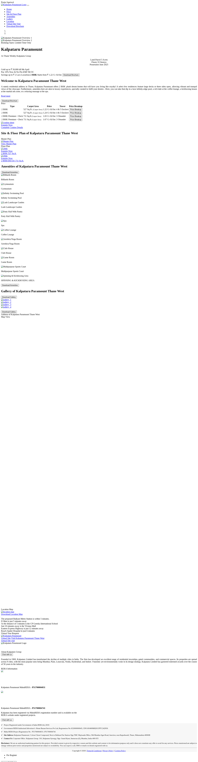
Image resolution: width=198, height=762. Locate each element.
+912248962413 (13, 757)
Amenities (10, 16)
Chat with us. (7, 720)
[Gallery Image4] (6, 307)
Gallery (9, 19)
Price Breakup (75, 109)
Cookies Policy (120, 751)
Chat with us (7, 655)
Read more (5, 96)
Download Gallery (9, 297)
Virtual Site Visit (13, 24)
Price (8, 12)
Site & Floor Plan (13, 14)
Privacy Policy (108, 751)
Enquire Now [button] (7, 151)
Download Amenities (10, 172)
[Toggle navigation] (28, 5)
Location (10, 21)
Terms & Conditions (94, 751)
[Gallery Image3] (6, 304)
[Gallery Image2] (6, 302)
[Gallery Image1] (6, 300)
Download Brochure (15, 26)
